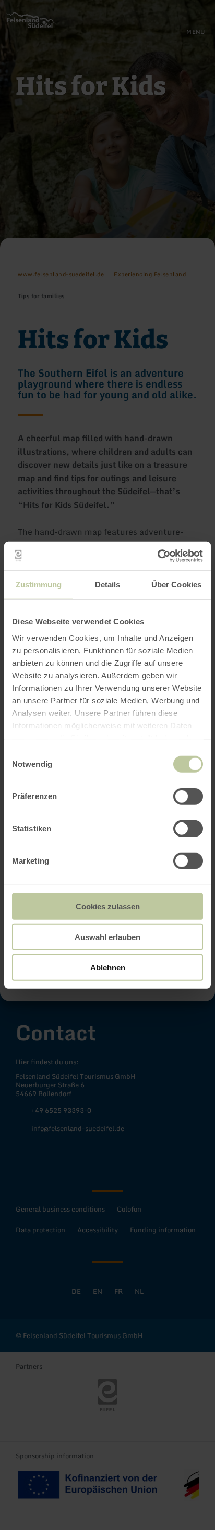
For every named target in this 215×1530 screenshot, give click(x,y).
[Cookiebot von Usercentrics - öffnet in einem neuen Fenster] (157, 555)
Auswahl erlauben (107, 936)
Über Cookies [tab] (176, 584)
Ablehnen (107, 967)
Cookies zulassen (108, 906)
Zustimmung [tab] (39, 584)
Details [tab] (108, 584)
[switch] (188, 796)
